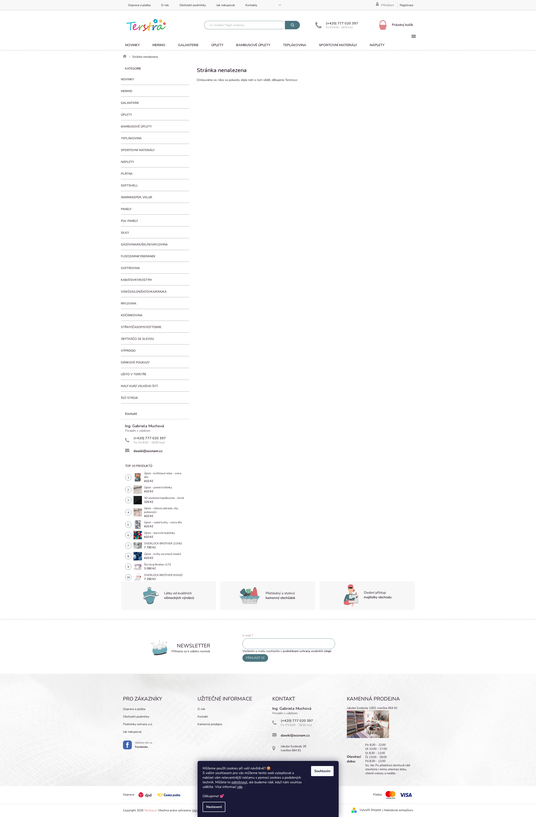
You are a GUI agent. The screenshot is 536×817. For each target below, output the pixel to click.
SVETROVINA (130, 268)
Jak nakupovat (225, 5)
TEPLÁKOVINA (131, 138)
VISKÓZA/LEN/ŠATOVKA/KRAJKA (144, 292)
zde (239, 787)
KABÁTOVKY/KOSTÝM (136, 280)
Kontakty (251, 5)
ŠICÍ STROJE (129, 398)
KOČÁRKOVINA (131, 315)
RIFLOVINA (128, 303)
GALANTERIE (130, 103)
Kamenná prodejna (210, 724)
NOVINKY (127, 79)
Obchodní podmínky (192, 5)
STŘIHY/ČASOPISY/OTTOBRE (141, 327)
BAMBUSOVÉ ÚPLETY (136, 127)
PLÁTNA (126, 174)
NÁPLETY (127, 162)
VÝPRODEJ (128, 351)
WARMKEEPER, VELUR (136, 197)
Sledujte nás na (143, 745)
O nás (165, 5)
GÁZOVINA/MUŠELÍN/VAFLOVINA (144, 244)
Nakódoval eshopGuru (398, 810)
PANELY (126, 209)
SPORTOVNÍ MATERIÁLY (138, 150)
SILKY (125, 233)
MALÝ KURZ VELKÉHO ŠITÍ (139, 386)
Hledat (292, 25)
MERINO (126, 91)
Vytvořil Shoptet (370, 810)
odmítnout (239, 782)
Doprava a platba (139, 5)
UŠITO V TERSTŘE (133, 374)
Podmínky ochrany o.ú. (138, 724)
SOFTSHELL (129, 185)
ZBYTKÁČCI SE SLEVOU (137, 339)
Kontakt (203, 717)
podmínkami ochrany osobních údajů (307, 651)
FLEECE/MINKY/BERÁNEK (138, 256)
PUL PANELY (129, 221)
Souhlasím (322, 771)
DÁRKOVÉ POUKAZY (135, 362)
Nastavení (214, 807)
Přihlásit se (255, 658)
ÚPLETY (126, 115)
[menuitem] (132, 45)
